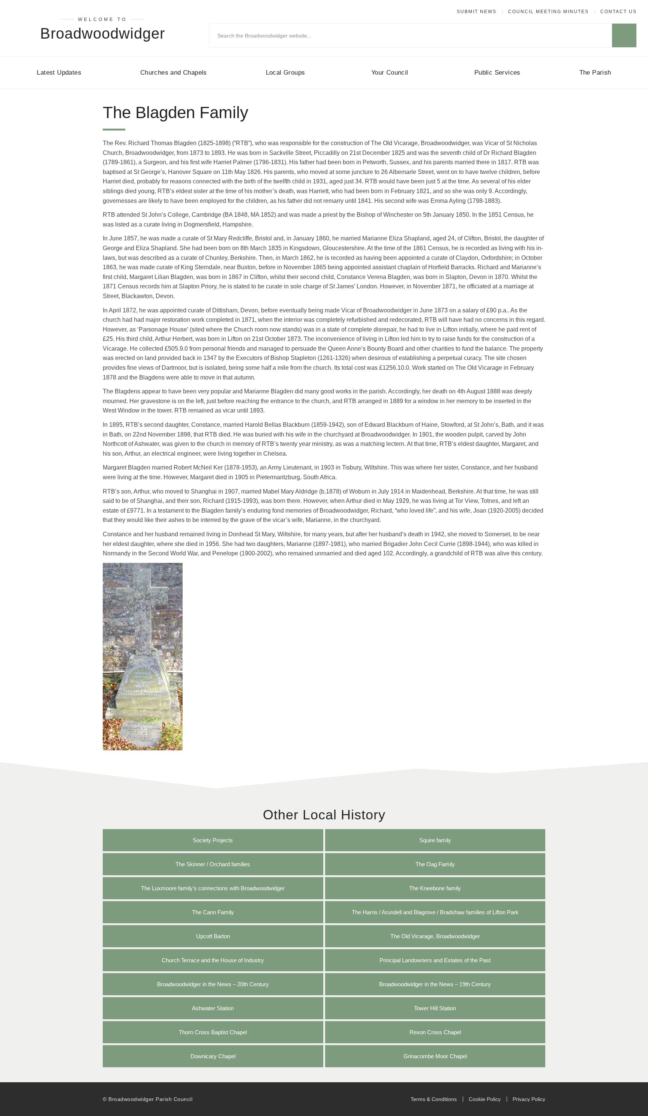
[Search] (624, 35)
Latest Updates (59, 72)
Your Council (389, 72)
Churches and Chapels (173, 72)
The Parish (595, 72)
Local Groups (285, 72)
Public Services (497, 72)
